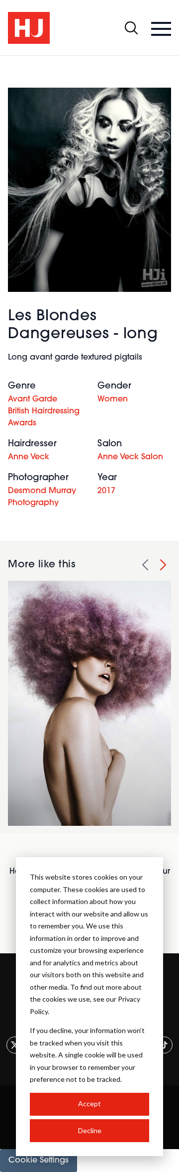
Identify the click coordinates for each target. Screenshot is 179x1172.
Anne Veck (28, 457)
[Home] (29, 28)
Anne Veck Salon (130, 457)
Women (112, 399)
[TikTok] (164, 1045)
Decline (89, 1130)
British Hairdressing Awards (44, 417)
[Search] (131, 28)
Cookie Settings (38, 1161)
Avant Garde (32, 399)
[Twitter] (14, 1045)
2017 (106, 491)
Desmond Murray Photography (42, 497)
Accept (89, 1103)
